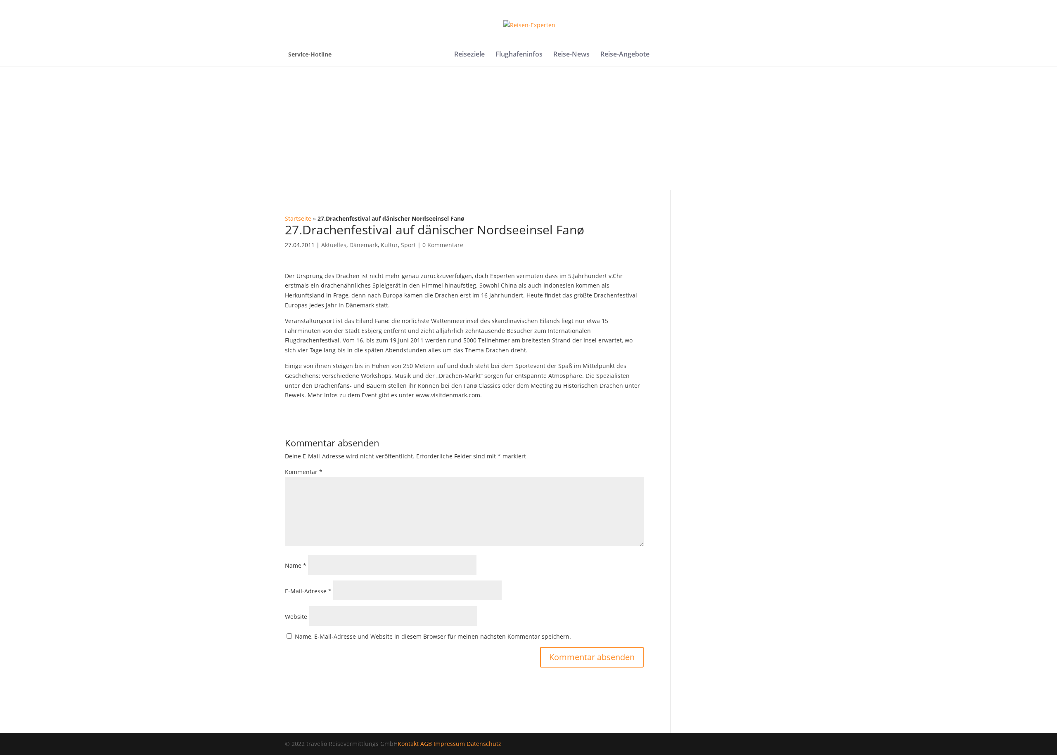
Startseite (298, 218)
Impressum (449, 744)
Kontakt (408, 744)
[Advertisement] (528, 128)
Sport (408, 245)
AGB (426, 744)
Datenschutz (484, 744)
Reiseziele (469, 55)
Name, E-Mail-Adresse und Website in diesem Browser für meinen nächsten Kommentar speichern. (433, 636)
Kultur (389, 245)
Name (295, 565)
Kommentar (303, 472)
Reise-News (571, 55)
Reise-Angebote (624, 55)
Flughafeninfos (519, 55)
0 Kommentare (442, 245)
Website (296, 617)
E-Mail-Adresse (308, 591)
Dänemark (363, 245)
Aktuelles (333, 245)
